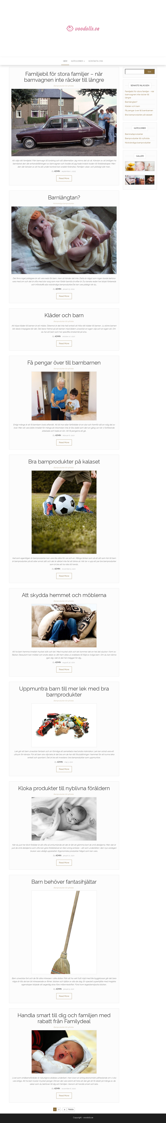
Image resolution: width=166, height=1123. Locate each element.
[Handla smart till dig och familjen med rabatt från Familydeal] (64, 1052)
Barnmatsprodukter (134, 134)
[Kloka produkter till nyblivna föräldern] (64, 819)
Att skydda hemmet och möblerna (64, 595)
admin (57, 171)
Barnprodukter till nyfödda (64, 86)
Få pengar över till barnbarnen (64, 362)
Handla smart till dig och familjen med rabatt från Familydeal (64, 1018)
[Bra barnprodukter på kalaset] (64, 512)
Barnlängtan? (64, 197)
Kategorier (77, 61)
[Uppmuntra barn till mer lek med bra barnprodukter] (64, 725)
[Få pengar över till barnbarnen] (64, 396)
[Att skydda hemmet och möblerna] (64, 625)
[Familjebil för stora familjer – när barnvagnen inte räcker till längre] (64, 122)
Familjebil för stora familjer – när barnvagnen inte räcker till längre (64, 77)
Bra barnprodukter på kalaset (64, 461)
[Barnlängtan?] (64, 240)
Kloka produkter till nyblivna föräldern (64, 788)
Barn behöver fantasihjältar (64, 882)
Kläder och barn (64, 315)
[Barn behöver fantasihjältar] (64, 932)
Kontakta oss (96, 61)
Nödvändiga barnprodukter (63, 203)
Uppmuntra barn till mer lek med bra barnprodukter (64, 691)
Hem (65, 61)
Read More (64, 178)
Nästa (71, 1109)
